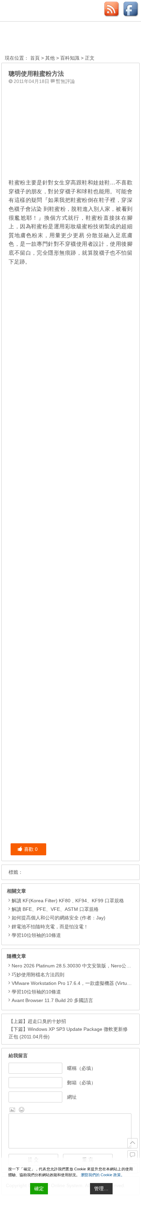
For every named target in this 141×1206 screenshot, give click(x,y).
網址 (72, 1097)
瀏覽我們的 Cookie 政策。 (103, 1175)
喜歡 (31, 849)
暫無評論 (65, 81)
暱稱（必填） (81, 1068)
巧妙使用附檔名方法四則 (38, 974)
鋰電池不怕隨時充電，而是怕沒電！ (50, 926)
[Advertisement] (70, 130)
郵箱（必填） (81, 1082)
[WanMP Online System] (42, 39)
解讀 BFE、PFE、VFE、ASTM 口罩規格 (55, 909)
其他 (50, 58)
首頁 (35, 58)
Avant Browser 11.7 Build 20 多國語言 (52, 1000)
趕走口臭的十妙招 (47, 1021)
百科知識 (69, 58)
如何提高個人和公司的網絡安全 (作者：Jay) (58, 917)
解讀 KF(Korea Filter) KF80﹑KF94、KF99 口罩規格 (68, 900)
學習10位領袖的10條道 (36, 935)
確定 (39, 1188)
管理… (101, 1188)
